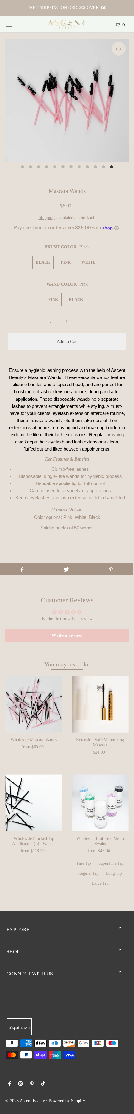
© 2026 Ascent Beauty (25, 1100)
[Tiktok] (43, 1084)
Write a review (67, 635)
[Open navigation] (18, 24)
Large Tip (100, 883)
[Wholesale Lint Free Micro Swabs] (100, 802)
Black (43, 262)
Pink (66, 262)
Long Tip (114, 873)
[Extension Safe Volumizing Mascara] (100, 704)
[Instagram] (20, 1084)
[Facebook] (9, 1084)
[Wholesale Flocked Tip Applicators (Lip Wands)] (33, 802)
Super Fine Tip (110, 863)
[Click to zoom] (119, 49)
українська (19, 1027)
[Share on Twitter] (66, 569)
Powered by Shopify (67, 1100)
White (88, 262)
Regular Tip (88, 873)
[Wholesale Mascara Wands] (33, 704)
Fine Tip (84, 863)
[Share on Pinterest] (111, 569)
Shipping (47, 217)
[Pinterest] (32, 1084)
